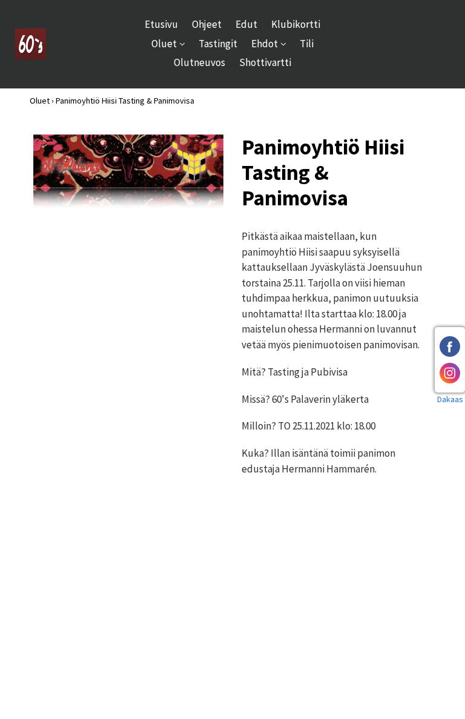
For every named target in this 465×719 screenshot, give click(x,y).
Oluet (171, 43)
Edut (246, 24)
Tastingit (218, 43)
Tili (307, 43)
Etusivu (161, 24)
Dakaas (450, 399)
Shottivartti (265, 62)
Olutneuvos (199, 62)
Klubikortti (295, 24)
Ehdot (271, 43)
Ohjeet (207, 24)
